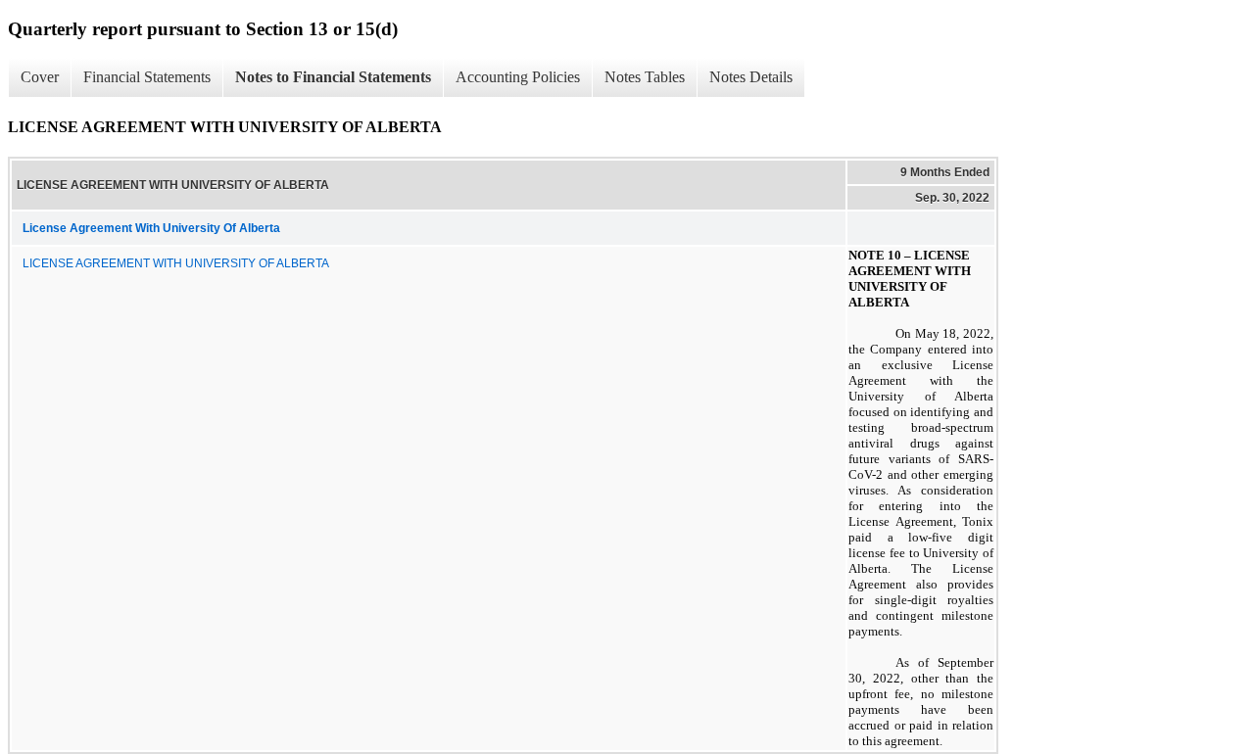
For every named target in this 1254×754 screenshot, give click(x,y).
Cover (40, 77)
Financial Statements (147, 77)
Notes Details (751, 77)
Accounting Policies (518, 77)
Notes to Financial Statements (333, 77)
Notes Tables (644, 77)
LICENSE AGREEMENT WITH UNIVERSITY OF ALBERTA (176, 263)
